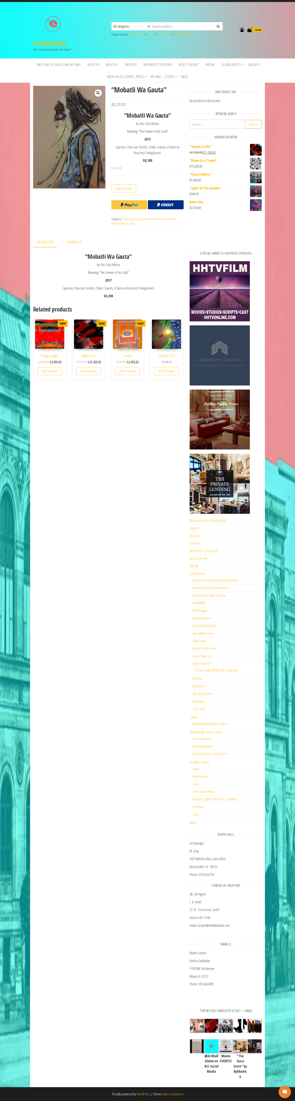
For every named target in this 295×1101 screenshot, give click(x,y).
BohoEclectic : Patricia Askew (209, 595)
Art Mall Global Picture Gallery (210, 723)
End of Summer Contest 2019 (210, 753)
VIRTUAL (210, 64)
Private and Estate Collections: (210, 587)
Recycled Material (119, 223)
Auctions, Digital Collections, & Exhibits (215, 799)
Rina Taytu (198, 701)
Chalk (124, 219)
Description (45, 242)
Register (93, 64)
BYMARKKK (199, 602)
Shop (196, 768)
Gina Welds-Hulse (183, 34)
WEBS (184, 76)
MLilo (150, 34)
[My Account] (242, 30)
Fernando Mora (136, 34)
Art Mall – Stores (162, 76)
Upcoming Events (203, 746)
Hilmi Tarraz (199, 640)
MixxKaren (199, 686)
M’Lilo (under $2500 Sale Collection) (217, 670)
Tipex (132, 223)
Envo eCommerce (172, 1094)
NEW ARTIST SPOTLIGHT (158, 64)
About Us (112, 64)
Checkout (130, 64)
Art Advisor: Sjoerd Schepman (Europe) (216, 580)
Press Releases (202, 738)
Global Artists (231, 64)
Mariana (197, 678)
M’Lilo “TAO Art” (189, 64)
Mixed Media (153, 219)
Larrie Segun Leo (202, 656)
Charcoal (133, 219)
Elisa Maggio (200, 610)
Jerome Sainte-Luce (204, 648)
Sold (195, 814)
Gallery (253, 64)
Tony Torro (199, 708)
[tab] (48, 242)
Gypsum (142, 219)
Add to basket (124, 188)
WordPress (143, 1094)
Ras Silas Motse (164, 34)
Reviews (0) (75, 242)
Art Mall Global (49, 43)
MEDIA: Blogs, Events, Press (125, 76)
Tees (196, 784)
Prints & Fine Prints (203, 791)
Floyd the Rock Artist (204, 625)
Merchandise (200, 776)
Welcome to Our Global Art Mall (59, 64)
